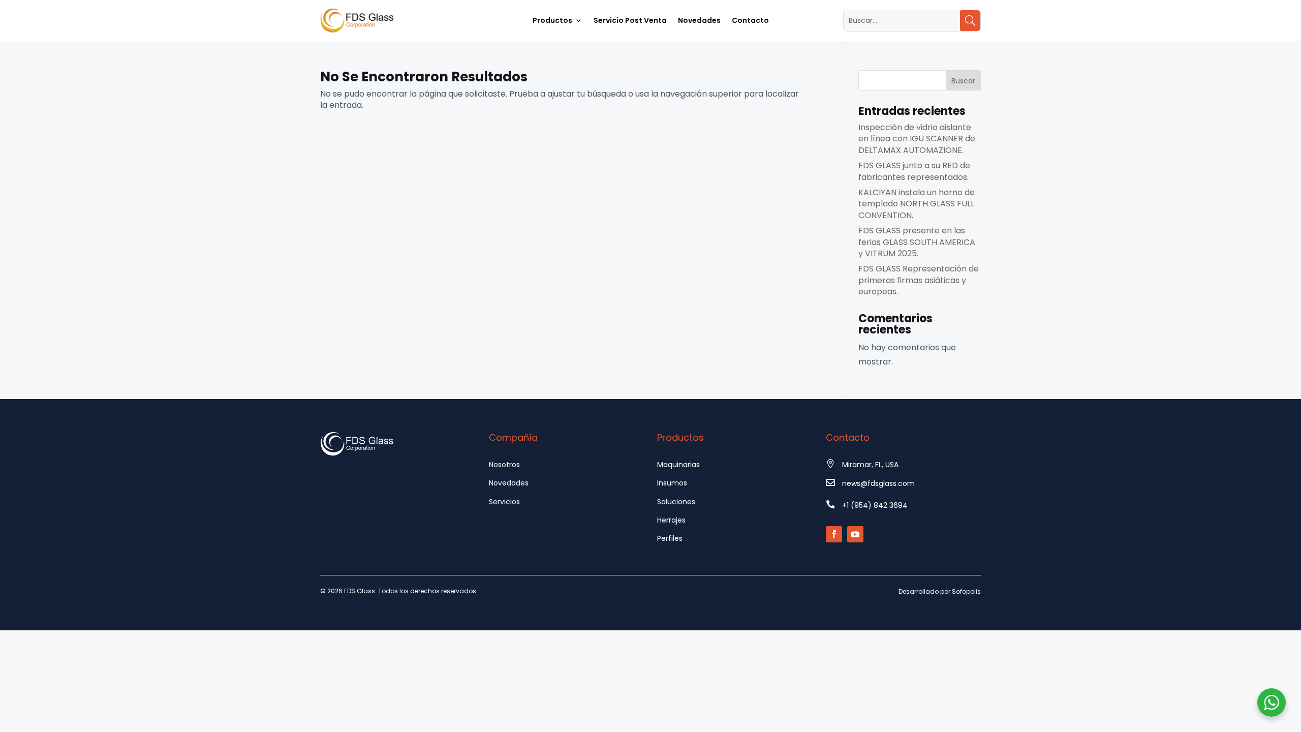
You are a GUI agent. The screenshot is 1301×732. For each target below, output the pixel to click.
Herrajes (671, 520)
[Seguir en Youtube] (855, 534)
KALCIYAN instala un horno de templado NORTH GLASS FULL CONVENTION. (916, 204)
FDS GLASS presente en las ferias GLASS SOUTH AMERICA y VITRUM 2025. (916, 242)
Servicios (504, 502)
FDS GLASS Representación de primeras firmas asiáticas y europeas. (918, 280)
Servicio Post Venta (630, 21)
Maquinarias (678, 465)
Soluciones (676, 502)
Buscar (963, 81)
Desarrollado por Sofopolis (940, 591)
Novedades (699, 21)
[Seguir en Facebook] (834, 534)
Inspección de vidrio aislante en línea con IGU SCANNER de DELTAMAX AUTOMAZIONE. (916, 138)
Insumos (672, 483)
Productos (552, 21)
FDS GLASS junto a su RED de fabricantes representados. (914, 171)
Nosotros (504, 465)
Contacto (750, 21)
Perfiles (670, 538)
